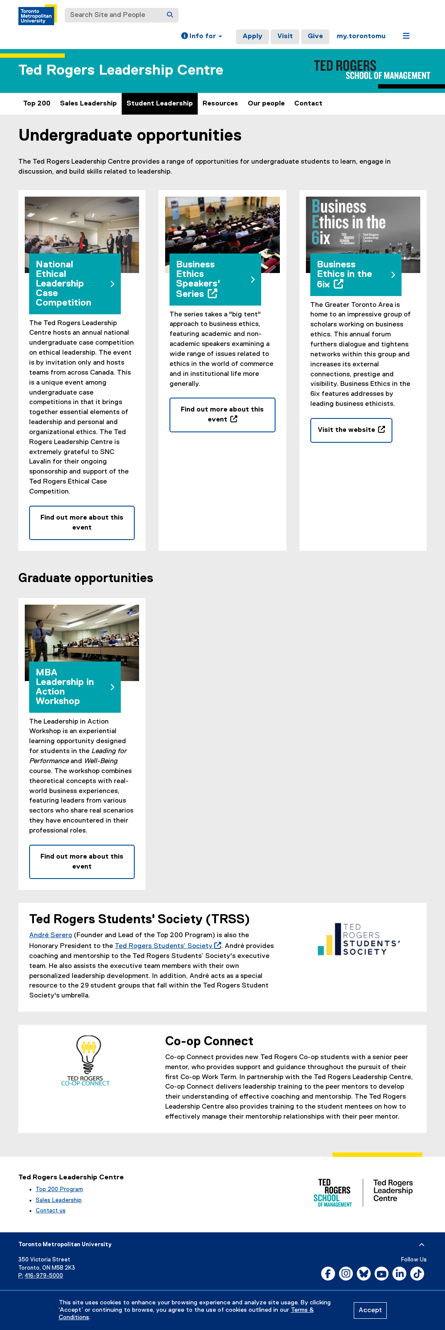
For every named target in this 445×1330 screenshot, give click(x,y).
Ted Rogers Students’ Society (166, 946)
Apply (252, 36)
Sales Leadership (88, 103)
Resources (220, 103)
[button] (202, 37)
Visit (285, 36)
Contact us (51, 1211)
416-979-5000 (44, 1276)
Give (315, 36)
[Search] (170, 15)
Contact (308, 103)
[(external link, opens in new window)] (358, 939)
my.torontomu (361, 36)
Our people (266, 103)
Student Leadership (159, 103)
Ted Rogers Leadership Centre (120, 70)
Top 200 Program (59, 1189)
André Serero (50, 935)
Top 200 (36, 103)
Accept (370, 1310)
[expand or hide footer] (422, 1245)
